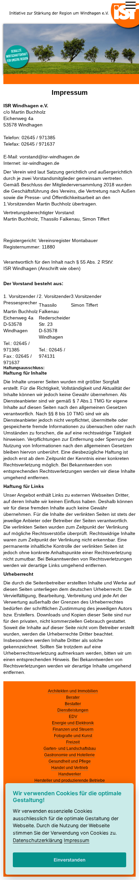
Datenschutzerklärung (37, 840)
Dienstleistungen (72, 710)
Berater (73, 697)
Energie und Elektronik (73, 723)
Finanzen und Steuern (73, 729)
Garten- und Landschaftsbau (70, 748)
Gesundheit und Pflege (70, 761)
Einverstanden (69, 860)
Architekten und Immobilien (73, 691)
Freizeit (73, 742)
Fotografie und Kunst (73, 735)
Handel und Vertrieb (69, 767)
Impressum (76, 840)
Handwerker (69, 774)
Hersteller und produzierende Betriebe (69, 780)
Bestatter (73, 703)
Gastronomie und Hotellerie (69, 755)
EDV (73, 716)
